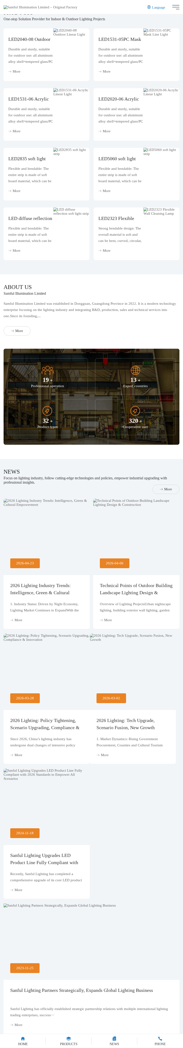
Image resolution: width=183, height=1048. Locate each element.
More (16, 71)
